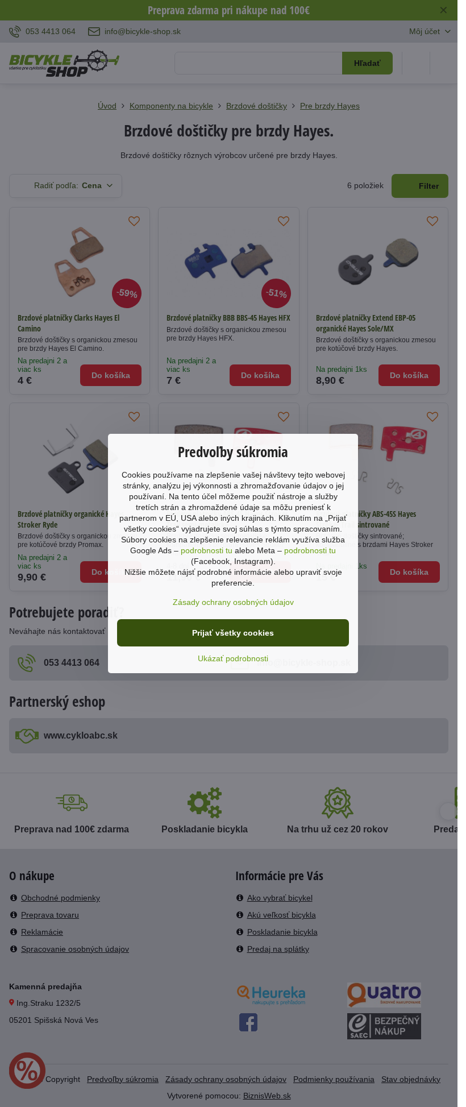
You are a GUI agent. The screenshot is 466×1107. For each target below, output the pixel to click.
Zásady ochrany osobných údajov (233, 602)
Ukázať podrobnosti (233, 658)
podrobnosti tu (206, 550)
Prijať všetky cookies (233, 632)
